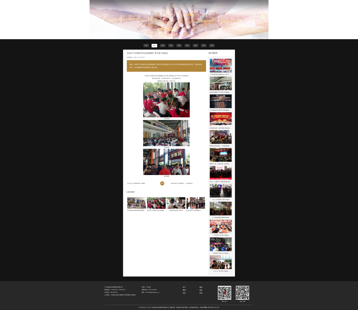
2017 (154, 45)
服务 (312, 5)
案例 (320, 5)
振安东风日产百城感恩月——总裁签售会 (182, 183)
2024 (212, 45)
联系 (345, 5)
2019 (171, 45)
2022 (195, 45)
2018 (162, 45)
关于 (303, 5)
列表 (162, 183)
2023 (203, 45)
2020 (179, 45)
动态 (337, 5)
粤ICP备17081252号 (213, 307)
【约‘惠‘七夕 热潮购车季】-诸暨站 (136, 183)
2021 (187, 45)
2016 (146, 45)
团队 (329, 5)
